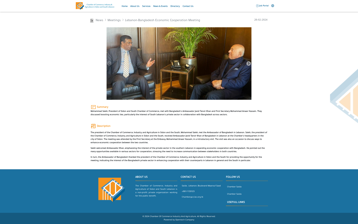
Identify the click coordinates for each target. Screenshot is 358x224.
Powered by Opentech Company (179, 220)
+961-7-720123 (188, 192)
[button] (124, 6)
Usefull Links (236, 202)
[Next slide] (248, 63)
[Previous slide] (109, 63)
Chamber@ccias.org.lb (192, 197)
